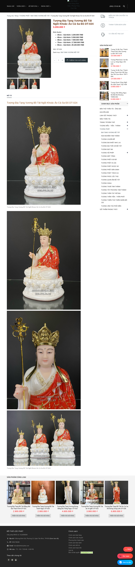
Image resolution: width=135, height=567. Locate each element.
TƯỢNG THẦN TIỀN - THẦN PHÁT (113, 197)
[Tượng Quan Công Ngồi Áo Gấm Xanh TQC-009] (104, 85)
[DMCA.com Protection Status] (87, 552)
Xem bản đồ (54, 538)
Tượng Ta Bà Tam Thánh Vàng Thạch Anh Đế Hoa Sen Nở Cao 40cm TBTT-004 (119, 73)
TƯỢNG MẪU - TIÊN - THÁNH (110, 126)
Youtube (15, 560)
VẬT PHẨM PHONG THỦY (108, 209)
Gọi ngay (126, 556)
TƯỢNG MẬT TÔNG (108, 156)
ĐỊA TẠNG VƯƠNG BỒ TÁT (40, 16)
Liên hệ (71, 550)
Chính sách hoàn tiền (75, 548)
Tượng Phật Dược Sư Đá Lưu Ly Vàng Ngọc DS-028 (119, 62)
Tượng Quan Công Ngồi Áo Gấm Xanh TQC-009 (119, 83)
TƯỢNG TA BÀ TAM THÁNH (110, 186)
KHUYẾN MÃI (104, 112)
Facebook (8, 560)
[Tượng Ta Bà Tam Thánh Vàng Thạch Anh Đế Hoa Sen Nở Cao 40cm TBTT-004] (104, 73)
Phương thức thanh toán (76, 540)
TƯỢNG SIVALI (106, 183)
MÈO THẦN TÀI (105, 119)
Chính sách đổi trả (74, 545)
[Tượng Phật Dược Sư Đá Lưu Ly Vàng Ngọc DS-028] (104, 62)
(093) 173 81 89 (115, 6)
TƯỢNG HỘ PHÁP (107, 153)
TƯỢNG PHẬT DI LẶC (108, 163)
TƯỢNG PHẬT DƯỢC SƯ (110, 166)
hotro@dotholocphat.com (21, 545)
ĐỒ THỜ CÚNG (33, 6)
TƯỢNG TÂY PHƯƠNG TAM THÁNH (113, 190)
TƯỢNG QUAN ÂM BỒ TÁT (110, 180)
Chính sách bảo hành (75, 543)
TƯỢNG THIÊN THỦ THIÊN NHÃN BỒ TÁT (114, 201)
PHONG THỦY (45, 6)
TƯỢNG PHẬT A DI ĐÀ (109, 159)
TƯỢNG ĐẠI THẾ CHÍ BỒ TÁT (111, 146)
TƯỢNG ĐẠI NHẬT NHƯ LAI (111, 142)
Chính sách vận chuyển (76, 537)
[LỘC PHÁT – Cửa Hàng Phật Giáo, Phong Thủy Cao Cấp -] (74, 4)
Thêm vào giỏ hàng (77, 60)
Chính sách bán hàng (75, 535)
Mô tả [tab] (9, 95)
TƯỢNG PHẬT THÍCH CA (110, 173)
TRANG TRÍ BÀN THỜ (107, 122)
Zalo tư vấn (127, 562)
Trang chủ (10, 16)
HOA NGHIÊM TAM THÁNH (110, 136)
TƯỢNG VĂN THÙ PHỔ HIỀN (111, 206)
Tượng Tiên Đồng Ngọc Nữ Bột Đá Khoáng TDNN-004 (119, 95)
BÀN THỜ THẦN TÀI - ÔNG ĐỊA (110, 109)
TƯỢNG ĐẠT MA (107, 149)
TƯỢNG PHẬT (21, 6)
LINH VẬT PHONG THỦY (108, 115)
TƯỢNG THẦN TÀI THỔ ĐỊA (110, 193)
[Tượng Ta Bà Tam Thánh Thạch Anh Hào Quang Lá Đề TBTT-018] (104, 52)
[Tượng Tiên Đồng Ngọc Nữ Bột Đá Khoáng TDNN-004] (104, 96)
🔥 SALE (128, 549)
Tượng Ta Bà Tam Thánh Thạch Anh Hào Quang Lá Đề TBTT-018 (119, 51)
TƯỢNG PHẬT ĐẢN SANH (110, 169)
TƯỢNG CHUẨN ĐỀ (108, 139)
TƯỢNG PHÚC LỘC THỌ (109, 176)
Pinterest (12, 560)
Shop (16, 16)
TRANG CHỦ (10, 6)
